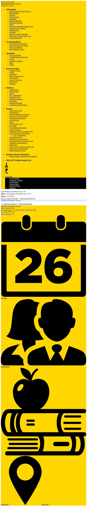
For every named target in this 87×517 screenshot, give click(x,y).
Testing (11, 65)
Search (6, 172)
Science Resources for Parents (19, 133)
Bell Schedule (14, 13)
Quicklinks (8, 176)
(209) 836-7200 (30, 210)
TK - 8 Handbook (15, 95)
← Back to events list (9, 204)
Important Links (14, 97)
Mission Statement (15, 21)
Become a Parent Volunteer (18, 116)
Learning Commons (16, 61)
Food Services (14, 17)
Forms (11, 93)
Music (11, 63)
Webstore (12, 32)
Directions (45, 504)
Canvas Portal (14, 184)
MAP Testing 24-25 (16, 124)
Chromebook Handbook (17, 118)
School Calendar (14, 130)
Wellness (12, 84)
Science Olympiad (15, 80)
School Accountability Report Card (21, 26)
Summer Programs (15, 38)
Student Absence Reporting (18, 149)
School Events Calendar (17, 28)
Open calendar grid (25, 204)
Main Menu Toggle (7, 5)
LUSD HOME (14, 178)
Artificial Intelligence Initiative (19, 114)
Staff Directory (14, 30)
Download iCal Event (27, 198)
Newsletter (13, 126)
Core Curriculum (15, 55)
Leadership (13, 74)
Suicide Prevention (15, 103)
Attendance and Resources (18, 105)
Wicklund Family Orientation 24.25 (21, 141)
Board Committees (15, 47)
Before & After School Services (20, 11)
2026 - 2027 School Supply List (20, 36)
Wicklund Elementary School (10, 200)
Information (13, 145)
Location (12, 15)
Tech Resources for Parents (18, 139)
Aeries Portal (13, 182)
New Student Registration (18, 128)
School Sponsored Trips (17, 150)
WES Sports (13, 82)
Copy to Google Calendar (9, 198)
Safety (11, 25)
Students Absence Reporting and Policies (23, 156)
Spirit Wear (13, 101)
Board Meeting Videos (17, 49)
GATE (11, 59)
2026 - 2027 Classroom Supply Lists (21, 147)
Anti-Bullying (14, 90)
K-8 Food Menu (14, 186)
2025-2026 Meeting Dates (18, 44)
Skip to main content (8, 2)
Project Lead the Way (16, 76)
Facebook (6, 164)
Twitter (6, 169)
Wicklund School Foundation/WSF (21, 131)
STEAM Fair (13, 78)
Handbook (12, 19)
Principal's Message (15, 23)
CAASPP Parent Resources (18, 57)
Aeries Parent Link (15, 111)
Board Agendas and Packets (18, 46)
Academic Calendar (16, 180)
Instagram (6, 167)
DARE (11, 72)
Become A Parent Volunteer (18, 34)
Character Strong (15, 70)
